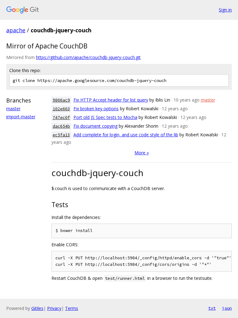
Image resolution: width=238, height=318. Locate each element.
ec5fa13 (61, 135)
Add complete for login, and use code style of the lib (125, 135)
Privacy (54, 308)
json (227, 308)
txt (212, 308)
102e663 (61, 108)
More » (141, 153)
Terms (71, 308)
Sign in (225, 10)
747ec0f (61, 117)
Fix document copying (95, 126)
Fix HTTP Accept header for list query (110, 100)
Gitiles (37, 308)
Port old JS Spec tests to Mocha (105, 117)
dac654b (61, 126)
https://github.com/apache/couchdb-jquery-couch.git (88, 57)
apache (15, 30)
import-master (20, 117)
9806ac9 (61, 100)
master (13, 108)
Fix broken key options (96, 108)
